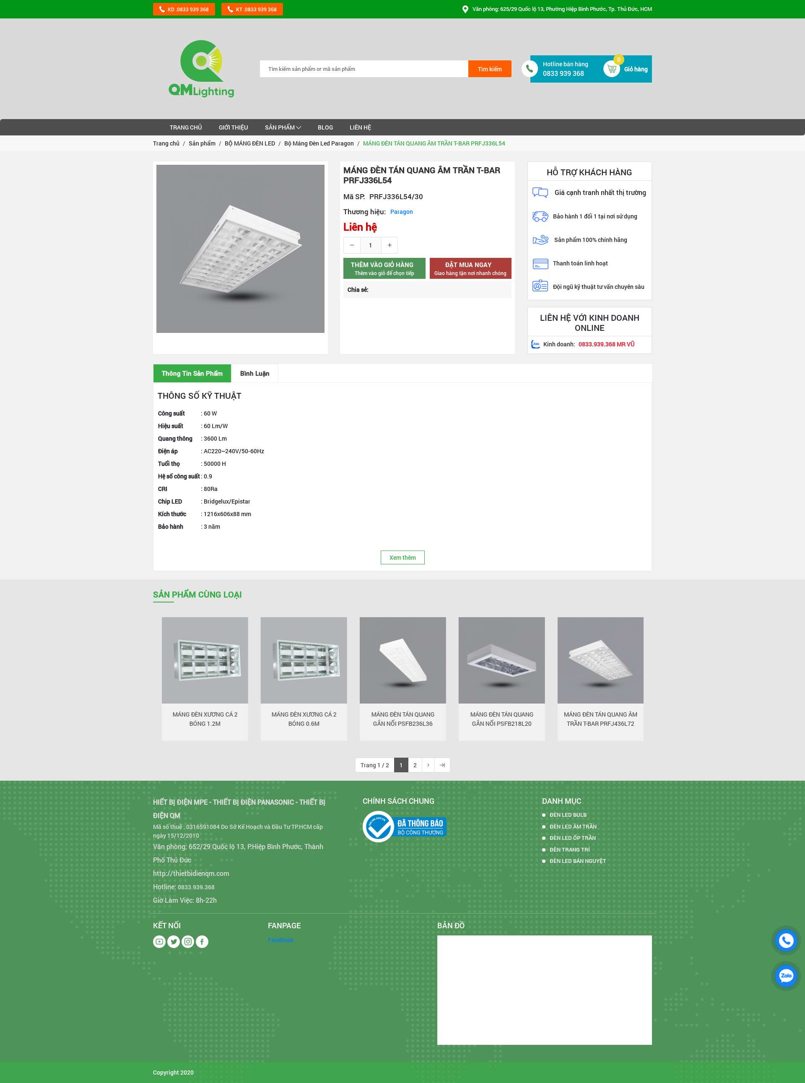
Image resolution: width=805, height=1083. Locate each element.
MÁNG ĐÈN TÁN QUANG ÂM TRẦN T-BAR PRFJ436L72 (600, 718)
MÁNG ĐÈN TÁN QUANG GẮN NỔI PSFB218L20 (501, 718)
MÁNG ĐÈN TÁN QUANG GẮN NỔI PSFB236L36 (402, 718)
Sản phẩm (280, 127)
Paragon (401, 212)
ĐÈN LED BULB (568, 814)
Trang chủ (186, 127)
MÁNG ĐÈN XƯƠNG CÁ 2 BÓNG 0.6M (303, 718)
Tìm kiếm (490, 69)
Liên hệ (360, 127)
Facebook (280, 940)
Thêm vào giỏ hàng (184, 693)
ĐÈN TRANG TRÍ (570, 849)
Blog (325, 127)
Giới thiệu (233, 127)
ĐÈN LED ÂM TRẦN (573, 826)
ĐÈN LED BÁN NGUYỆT (578, 861)
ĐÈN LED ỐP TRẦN (573, 837)
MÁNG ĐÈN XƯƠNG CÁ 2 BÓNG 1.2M (204, 718)
